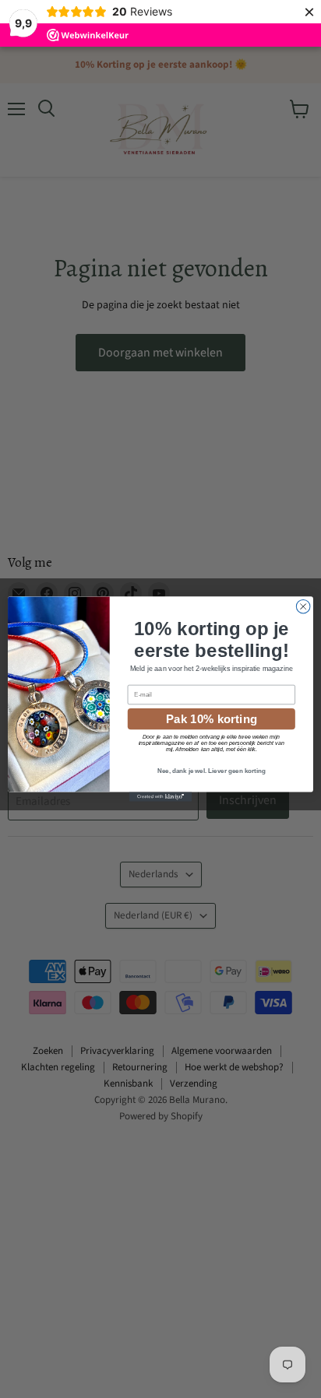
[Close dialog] (303, 606)
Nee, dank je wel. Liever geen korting (211, 771)
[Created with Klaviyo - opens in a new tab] (160, 797)
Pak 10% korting (211, 718)
